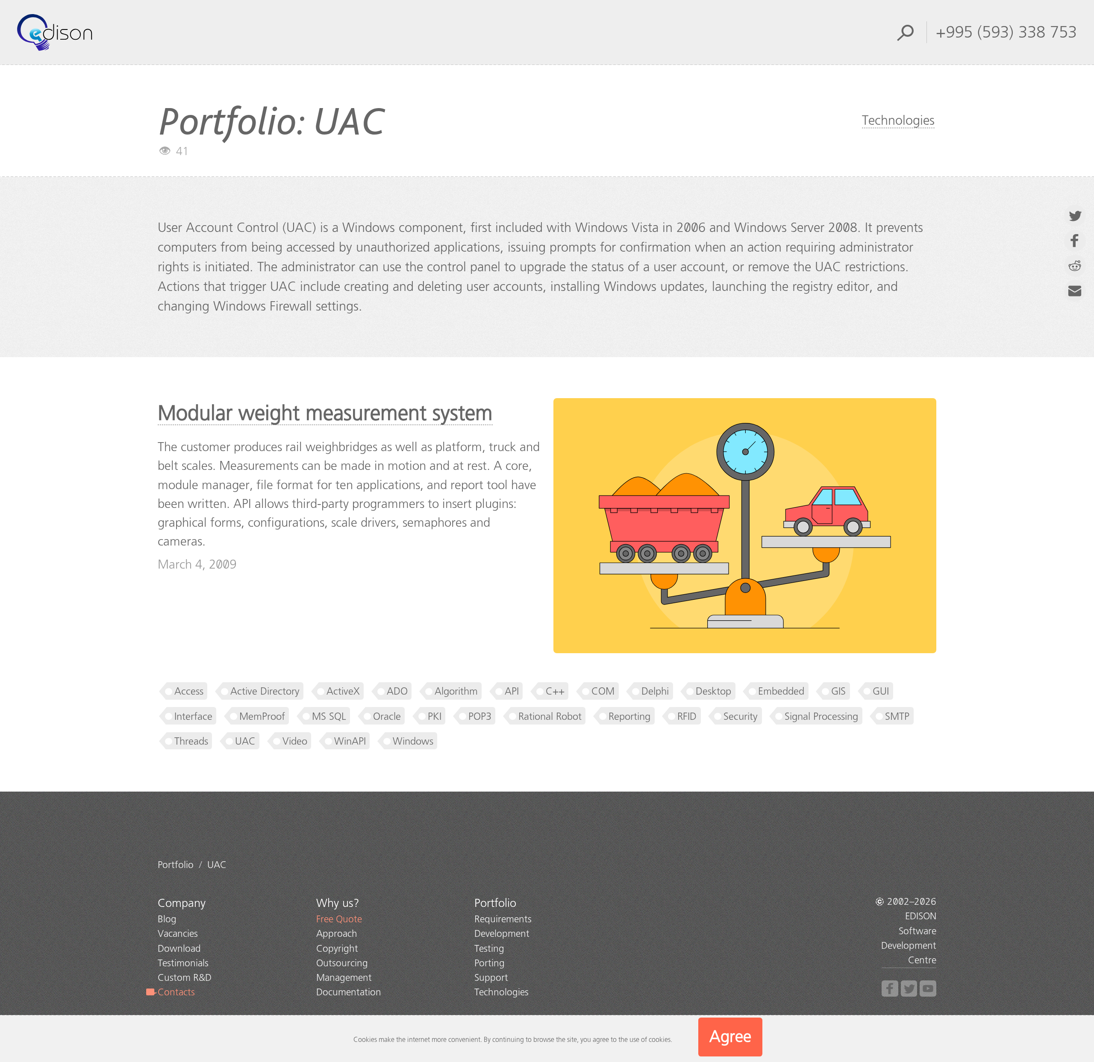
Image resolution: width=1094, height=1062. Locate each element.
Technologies (898, 120)
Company (182, 903)
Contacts (176, 992)
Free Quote (339, 919)
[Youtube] (928, 988)
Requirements (503, 919)
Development (501, 933)
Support (491, 977)
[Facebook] (890, 988)
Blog (167, 919)
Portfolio (495, 903)
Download (179, 948)
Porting (489, 963)
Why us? (337, 903)
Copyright (337, 948)
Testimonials (183, 963)
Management (344, 977)
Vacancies (178, 933)
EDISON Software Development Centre (908, 938)
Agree (730, 1036)
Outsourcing (342, 963)
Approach (336, 933)
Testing (489, 948)
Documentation (348, 992)
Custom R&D (185, 977)
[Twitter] (909, 988)
